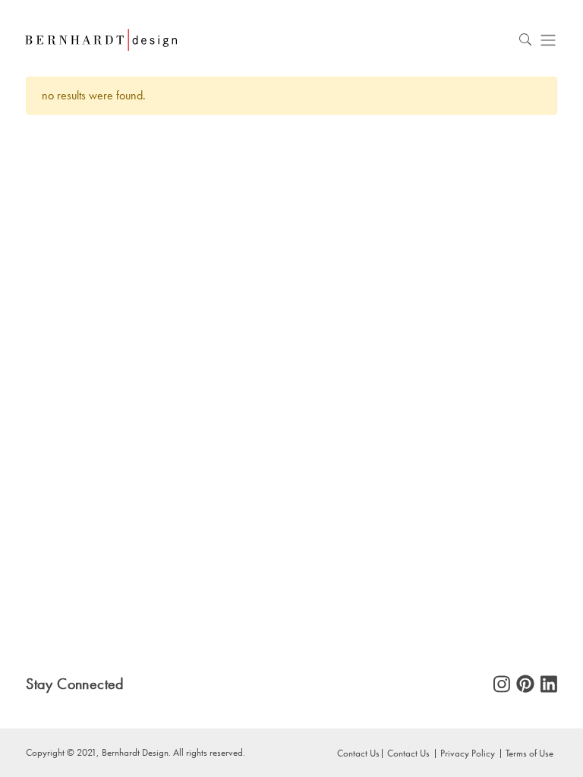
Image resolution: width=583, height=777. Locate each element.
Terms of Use (529, 753)
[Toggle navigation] (548, 40)
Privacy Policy (467, 753)
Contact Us (408, 753)
